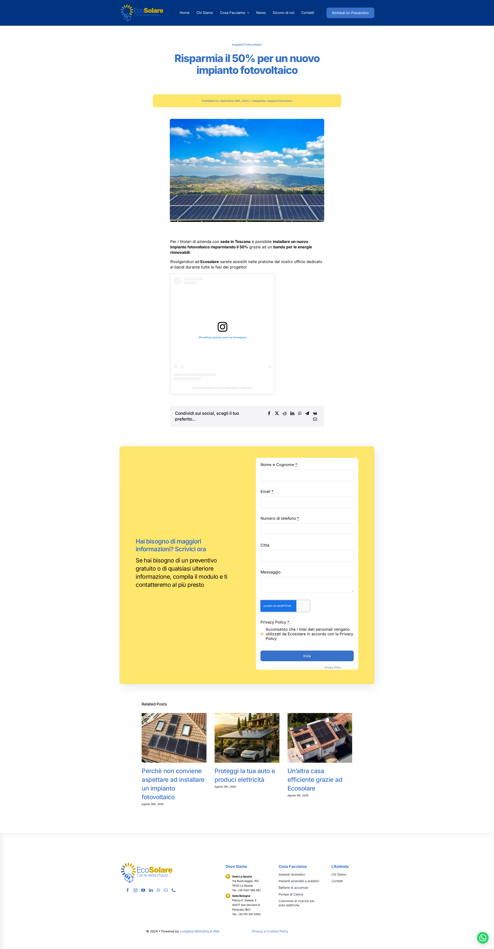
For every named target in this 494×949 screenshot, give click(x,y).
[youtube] (143, 890)
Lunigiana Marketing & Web (200, 931)
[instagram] (135, 890)
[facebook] (128, 890)
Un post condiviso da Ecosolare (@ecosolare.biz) (222, 387)
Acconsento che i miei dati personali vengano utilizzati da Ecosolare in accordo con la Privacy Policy (309, 634)
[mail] (166, 890)
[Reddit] (284, 413)
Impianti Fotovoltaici (247, 45)
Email (267, 491)
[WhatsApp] (299, 413)
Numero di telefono (280, 518)
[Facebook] (269, 413)
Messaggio (271, 572)
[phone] (173, 890)
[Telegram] (307, 413)
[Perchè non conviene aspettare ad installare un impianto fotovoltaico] (174, 738)
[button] (483, 938)
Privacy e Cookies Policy (270, 931)
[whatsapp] (158, 890)
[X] (277, 413)
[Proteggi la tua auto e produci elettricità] (247, 738)
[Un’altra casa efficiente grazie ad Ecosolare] (320, 738)
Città (265, 545)
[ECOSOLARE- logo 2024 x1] (142, 5)
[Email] (315, 419)
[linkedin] (151, 890)
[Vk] (315, 413)
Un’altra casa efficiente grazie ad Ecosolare (315, 779)
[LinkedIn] (292, 413)
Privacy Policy (333, 667)
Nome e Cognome (279, 464)
